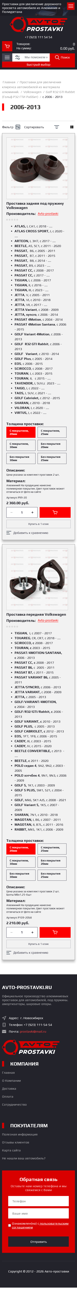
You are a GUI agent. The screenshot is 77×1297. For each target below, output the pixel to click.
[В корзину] (55, 512)
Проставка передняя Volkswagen (36, 614)
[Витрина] (72, 127)
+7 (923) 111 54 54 (38, 37)
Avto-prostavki (48, 213)
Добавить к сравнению (30, 533)
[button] (7, 57)
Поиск (65, 57)
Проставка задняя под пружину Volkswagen (35, 205)
